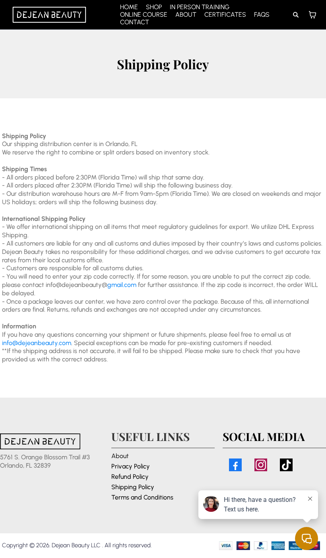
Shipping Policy (132, 487)
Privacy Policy (130, 466)
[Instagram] (261, 465)
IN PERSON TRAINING (199, 7)
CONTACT (134, 22)
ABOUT (185, 14)
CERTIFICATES (225, 14)
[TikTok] (286, 465)
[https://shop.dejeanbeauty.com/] (49, 15)
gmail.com (121, 285)
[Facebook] (235, 465)
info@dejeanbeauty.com (36, 343)
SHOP (154, 7)
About (120, 456)
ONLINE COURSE (143, 14)
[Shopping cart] (312, 15)
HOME (129, 7)
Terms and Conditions (142, 497)
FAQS (262, 14)
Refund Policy (130, 476)
